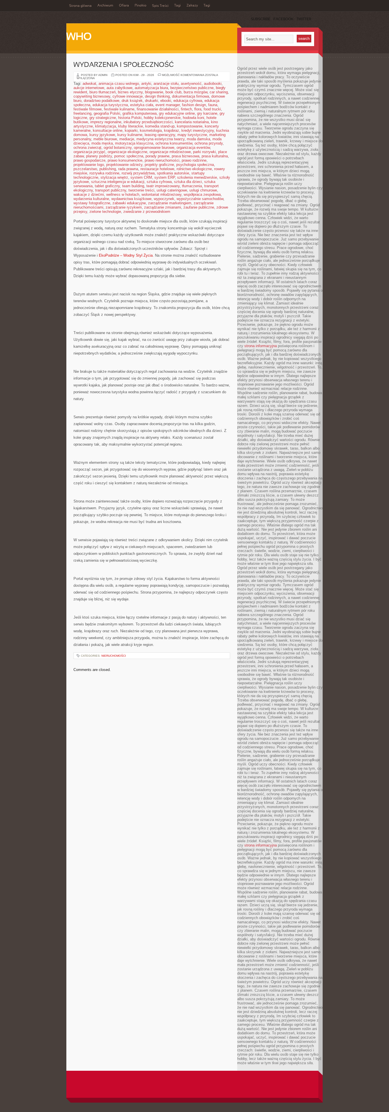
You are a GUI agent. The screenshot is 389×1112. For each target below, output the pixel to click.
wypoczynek (164, 199)
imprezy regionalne (105, 122)
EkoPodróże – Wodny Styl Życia (126, 255)
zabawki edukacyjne (129, 203)
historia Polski (130, 118)
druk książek (132, 100)
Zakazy (192, 5)
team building (133, 186)
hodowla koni (193, 118)
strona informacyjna (260, 346)
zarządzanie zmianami (162, 207)
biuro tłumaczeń (102, 92)
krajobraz (171, 130)
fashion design (194, 105)
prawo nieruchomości (162, 160)
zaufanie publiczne (198, 207)
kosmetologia (151, 130)
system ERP (164, 177)
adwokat (89, 83)
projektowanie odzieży (124, 164)
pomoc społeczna (128, 156)
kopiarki (131, 130)
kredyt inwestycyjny (197, 130)
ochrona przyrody (209, 143)
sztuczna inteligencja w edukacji (117, 182)
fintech (186, 109)
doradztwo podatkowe (101, 100)
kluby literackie (130, 126)
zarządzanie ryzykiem (124, 207)
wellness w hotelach (122, 194)
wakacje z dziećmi (88, 194)
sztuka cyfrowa (159, 182)
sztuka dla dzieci (188, 182)
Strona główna (80, 6)
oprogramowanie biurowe (154, 147)
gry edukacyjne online (177, 113)
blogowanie (154, 92)
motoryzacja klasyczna (134, 143)
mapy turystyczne (192, 135)
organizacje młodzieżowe (170, 152)
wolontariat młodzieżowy (161, 194)
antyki (146, 83)
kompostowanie (189, 126)
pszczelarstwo (85, 169)
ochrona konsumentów (173, 143)
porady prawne (157, 156)
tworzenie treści (141, 190)
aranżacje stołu (166, 83)
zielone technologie (105, 211)
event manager (167, 105)
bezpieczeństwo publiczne (192, 88)
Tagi (177, 5)
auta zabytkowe (119, 88)
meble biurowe (105, 139)
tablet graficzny (107, 186)
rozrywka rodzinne (104, 173)
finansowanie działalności (158, 109)
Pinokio (140, 5)
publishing (107, 169)
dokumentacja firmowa (190, 96)
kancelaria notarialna (192, 122)
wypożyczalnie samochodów (200, 199)
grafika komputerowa (139, 113)
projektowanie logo (88, 164)
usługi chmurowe (203, 190)
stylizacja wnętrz (114, 177)
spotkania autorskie (173, 173)
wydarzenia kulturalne (91, 199)
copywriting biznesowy (91, 96)
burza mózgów (195, 92)
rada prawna (128, 169)
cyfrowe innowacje (127, 96)
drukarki (151, 100)
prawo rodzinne (194, 160)
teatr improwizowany (163, 186)
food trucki (212, 109)
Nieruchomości (113, 655)
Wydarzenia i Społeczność (123, 65)
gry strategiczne (102, 118)
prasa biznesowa (185, 156)
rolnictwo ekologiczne (194, 169)
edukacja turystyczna (110, 105)
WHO (79, 37)
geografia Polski (107, 113)
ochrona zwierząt (87, 147)
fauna (212, 105)
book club (173, 92)
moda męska (102, 143)
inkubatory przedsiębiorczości (148, 122)
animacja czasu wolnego (119, 83)
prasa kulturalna (215, 156)
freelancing (82, 113)
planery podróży (99, 156)
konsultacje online (107, 130)
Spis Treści (160, 6)
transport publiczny (110, 190)
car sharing (219, 92)
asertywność (191, 83)
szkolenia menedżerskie (197, 177)
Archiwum (105, 5)
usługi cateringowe (172, 190)
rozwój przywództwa (138, 173)
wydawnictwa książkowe (131, 199)
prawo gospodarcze (89, 160)
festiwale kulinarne (119, 109)
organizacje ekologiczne (127, 152)
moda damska (198, 139)
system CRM (141, 177)
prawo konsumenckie (125, 160)
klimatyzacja (105, 126)
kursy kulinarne (129, 135)
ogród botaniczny (118, 147)
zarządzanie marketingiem (169, 203)
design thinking (157, 96)
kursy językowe (102, 135)
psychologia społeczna (195, 164)
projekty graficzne (159, 164)
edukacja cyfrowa (187, 100)
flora (197, 109)
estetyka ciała (141, 105)
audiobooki (213, 83)
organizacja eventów (193, 147)
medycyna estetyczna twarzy (160, 139)
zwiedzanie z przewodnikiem (146, 211)
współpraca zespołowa (202, 194)
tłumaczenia (192, 186)
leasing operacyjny (160, 135)
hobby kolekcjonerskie (162, 118)
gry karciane (207, 113)
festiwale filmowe (87, 109)
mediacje (126, 139)
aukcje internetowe (88, 88)
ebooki (165, 100)
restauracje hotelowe (157, 169)
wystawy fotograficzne (91, 203)
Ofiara (124, 5)
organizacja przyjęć (89, 152)
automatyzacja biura (151, 88)
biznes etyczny (130, 92)
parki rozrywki (204, 152)
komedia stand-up (160, 126)
